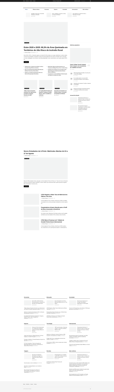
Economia (47, 9)
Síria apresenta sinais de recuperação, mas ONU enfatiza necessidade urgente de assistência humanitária (78, 336)
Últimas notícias (36, 9)
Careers (31, 384)
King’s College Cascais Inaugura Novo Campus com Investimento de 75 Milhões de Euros (78, 66)
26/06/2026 (30, 340)
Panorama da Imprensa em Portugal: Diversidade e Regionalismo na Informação (82, 302)
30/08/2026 (34, 52)
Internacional (74, 9)
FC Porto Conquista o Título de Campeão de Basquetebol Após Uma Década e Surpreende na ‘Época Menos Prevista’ (33, 344)
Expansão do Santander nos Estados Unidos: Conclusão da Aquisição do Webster (60, 92)
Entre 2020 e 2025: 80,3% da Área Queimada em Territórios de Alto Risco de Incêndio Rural (38, 302)
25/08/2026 (29, 367)
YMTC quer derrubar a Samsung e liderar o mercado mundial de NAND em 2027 (61, 328)
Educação (27, 158)
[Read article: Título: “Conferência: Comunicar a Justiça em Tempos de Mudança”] (49, 15)
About (24, 384)
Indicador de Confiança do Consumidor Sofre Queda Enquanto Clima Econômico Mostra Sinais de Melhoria (57, 71)
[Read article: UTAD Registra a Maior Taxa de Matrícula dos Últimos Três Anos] (31, 199)
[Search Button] (90, 1)
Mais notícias (85, 9)
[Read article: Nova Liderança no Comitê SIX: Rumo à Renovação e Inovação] (69, 15)
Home (26, 9)
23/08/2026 (56, 339)
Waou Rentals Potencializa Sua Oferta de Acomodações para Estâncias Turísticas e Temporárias (32, 371)
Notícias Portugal (28, 52)
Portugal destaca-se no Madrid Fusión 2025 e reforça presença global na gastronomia (61, 356)
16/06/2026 (36, 345)
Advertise (27, 384)
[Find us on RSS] (90, 389)
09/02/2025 (81, 309)
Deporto (55, 9)
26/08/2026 (75, 345)
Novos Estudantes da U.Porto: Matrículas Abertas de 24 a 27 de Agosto (61, 302)
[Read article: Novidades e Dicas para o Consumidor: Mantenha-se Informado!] (28, 15)
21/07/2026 (33, 16)
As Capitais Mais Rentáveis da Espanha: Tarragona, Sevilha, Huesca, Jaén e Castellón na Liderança (34, 317)
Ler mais (27, 61)
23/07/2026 (35, 332)
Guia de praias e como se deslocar (30, 362)
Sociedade (65, 9)
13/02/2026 (75, 16)
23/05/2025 (54, 16)
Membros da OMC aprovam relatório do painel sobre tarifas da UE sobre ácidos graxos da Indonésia (79, 370)
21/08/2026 (53, 343)
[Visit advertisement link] (46, 123)
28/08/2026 (41, 96)
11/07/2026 (38, 336)
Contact (35, 384)
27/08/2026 (57, 95)
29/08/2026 (26, 96)
